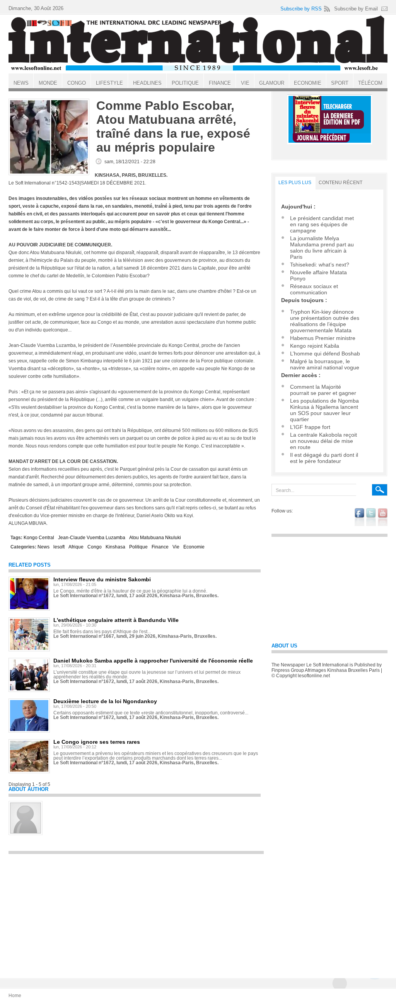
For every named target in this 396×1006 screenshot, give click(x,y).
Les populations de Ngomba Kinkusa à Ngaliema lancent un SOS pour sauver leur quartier (324, 410)
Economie (194, 547)
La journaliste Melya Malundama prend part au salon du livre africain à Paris (322, 247)
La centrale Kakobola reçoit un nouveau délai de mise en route (323, 441)
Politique (138, 547)
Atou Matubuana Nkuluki (155, 537)
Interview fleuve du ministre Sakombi (102, 579)
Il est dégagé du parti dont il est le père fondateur (324, 458)
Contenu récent (340, 182)
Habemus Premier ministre (322, 338)
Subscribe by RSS (301, 9)
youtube (382, 517)
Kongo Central (39, 537)
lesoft (59, 547)
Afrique (76, 547)
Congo (94, 547)
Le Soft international (198, 44)
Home (15, 995)
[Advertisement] (136, 912)
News (44, 547)
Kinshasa (115, 547)
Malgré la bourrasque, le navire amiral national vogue (324, 364)
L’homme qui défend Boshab (325, 353)
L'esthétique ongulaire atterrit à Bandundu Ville (116, 620)
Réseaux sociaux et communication (314, 289)
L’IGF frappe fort (310, 427)
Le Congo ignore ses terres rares (96, 742)
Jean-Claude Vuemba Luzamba (91, 537)
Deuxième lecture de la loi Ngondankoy (105, 701)
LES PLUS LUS (294, 182)
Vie (175, 547)
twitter (371, 517)
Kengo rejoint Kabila (314, 346)
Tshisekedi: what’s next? (319, 264)
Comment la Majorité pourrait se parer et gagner (323, 390)
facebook (359, 517)
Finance (160, 547)
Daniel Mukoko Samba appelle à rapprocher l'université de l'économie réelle (153, 661)
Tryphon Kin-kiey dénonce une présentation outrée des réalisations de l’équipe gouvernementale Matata (324, 321)
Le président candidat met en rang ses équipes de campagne (322, 224)
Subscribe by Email (356, 9)
